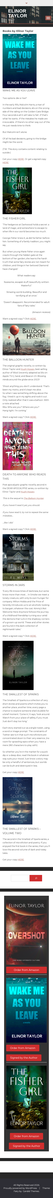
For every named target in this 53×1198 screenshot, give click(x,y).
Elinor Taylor (17, 13)
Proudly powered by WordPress (20, 1188)
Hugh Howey (27, 369)
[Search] (36, 878)
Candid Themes (31, 1191)
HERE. (33, 319)
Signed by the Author (23, 1057)
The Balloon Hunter (34, 498)
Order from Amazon (26, 970)
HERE (21, 159)
